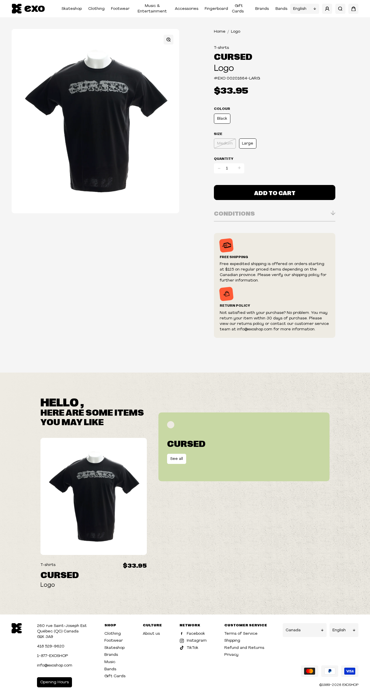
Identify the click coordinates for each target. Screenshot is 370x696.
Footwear (120, 9)
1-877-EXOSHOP (52, 656)
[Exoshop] (17, 627)
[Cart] (353, 9)
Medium (225, 143)
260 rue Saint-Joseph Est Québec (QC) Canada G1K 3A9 (62, 631)
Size (218, 134)
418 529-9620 (50, 646)
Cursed (233, 56)
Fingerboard (216, 9)
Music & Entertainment (152, 9)
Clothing (96, 9)
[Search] (340, 9)
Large (247, 143)
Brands (262, 9)
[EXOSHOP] (28, 9)
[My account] (327, 9)
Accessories (186, 9)
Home (219, 31)
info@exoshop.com (54, 665)
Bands (281, 9)
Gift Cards (238, 9)
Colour (222, 108)
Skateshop (72, 9)
